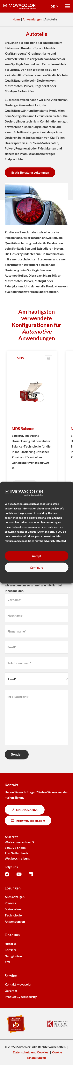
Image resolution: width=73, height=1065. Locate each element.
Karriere (11, 950)
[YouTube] (19, 874)
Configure (36, 567)
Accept (36, 556)
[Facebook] (7, 874)
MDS (20, 358)
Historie (10, 943)
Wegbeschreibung (17, 858)
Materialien (13, 909)
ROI (7, 962)
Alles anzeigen (15, 897)
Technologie (13, 915)
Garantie (11, 990)
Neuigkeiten (13, 956)
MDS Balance (23, 428)
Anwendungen (32, 19)
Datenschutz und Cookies (30, 1052)
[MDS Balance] (32, 392)
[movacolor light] (19, 6)
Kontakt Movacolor (18, 984)
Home (16, 19)
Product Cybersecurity (21, 996)
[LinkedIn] (31, 874)
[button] (54, 6)
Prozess (10, 903)
